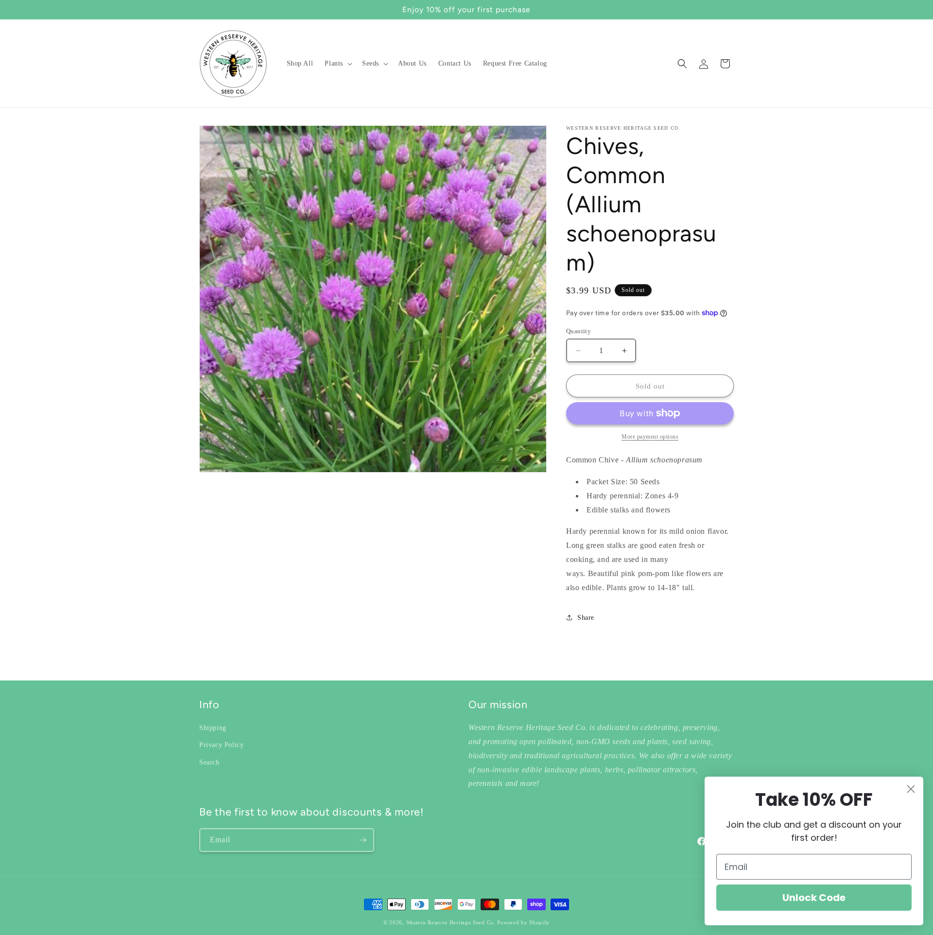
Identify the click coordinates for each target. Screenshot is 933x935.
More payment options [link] (650, 436)
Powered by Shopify (523, 922)
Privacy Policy (221, 744)
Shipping (212, 727)
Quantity (578, 331)
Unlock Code (814, 897)
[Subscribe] (362, 840)
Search (209, 761)
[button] (337, 63)
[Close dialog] (910, 789)
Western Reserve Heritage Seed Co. (451, 922)
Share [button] (585, 617)
